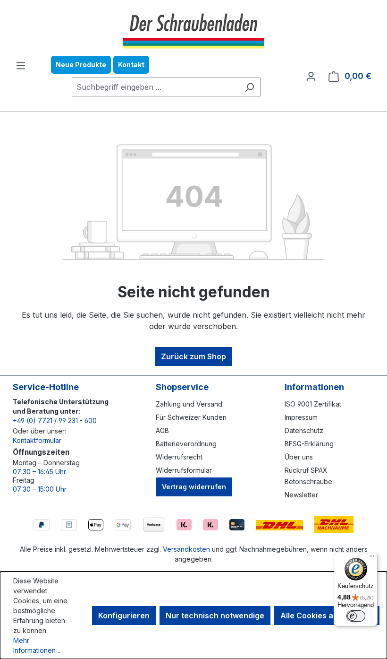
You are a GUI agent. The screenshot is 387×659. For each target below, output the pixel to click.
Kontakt (131, 65)
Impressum (301, 417)
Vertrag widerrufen (194, 487)
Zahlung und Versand (189, 404)
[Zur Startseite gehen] (193, 30)
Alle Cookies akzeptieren (326, 615)
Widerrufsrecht (179, 457)
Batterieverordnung (186, 444)
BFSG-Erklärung (309, 444)
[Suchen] (249, 87)
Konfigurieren (124, 615)
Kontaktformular (37, 440)
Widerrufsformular (184, 470)
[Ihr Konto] (311, 76)
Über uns (299, 457)
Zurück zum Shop (193, 356)
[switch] (355, 616)
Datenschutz (304, 430)
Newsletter (301, 495)
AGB (162, 430)
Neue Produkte (81, 65)
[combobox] (155, 87)
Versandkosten (186, 549)
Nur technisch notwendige (215, 615)
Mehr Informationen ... (37, 645)
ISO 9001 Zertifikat (313, 404)
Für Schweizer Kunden (191, 417)
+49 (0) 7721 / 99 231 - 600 (55, 420)
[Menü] (20, 65)
